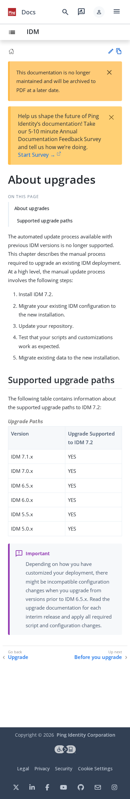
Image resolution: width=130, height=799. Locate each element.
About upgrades (31, 208)
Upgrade (18, 657)
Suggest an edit (110, 51)
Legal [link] (23, 768)
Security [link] (63, 768)
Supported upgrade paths (45, 220)
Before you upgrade (98, 657)
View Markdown (119, 51)
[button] (99, 12)
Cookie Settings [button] (95, 768)
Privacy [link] (42, 768)
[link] (12, 12)
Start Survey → (36, 154)
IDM (33, 31)
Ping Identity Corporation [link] (86, 735)
